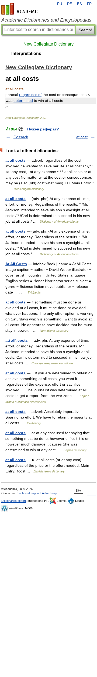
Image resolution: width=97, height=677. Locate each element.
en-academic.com (20, 9)
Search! (85, 30)
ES (79, 4)
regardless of (30, 94)
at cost (82, 137)
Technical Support (29, 493)
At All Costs (16, 264)
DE (69, 4)
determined (23, 100)
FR (89, 4)
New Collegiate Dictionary (48, 44)
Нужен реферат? (43, 129)
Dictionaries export (13, 500)
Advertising (49, 493)
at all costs (15, 160)
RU (59, 4)
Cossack (20, 137)
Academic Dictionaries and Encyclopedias (46, 20)
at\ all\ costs (16, 340)
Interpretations (26, 53)
